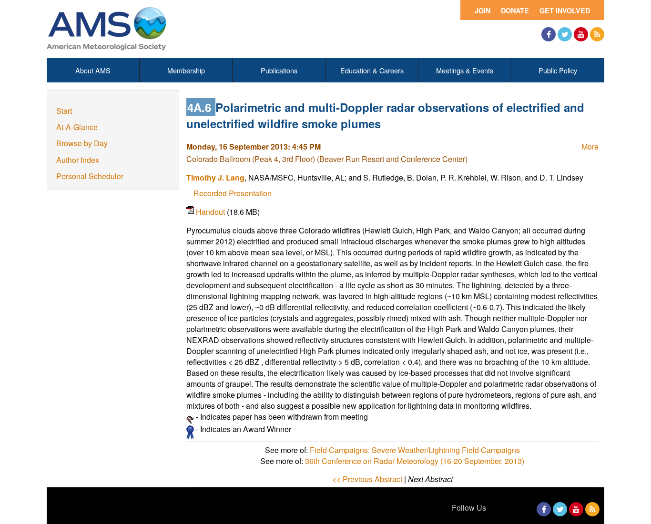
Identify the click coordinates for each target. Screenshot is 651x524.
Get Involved (564, 10)
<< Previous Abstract (367, 479)
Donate (515, 10)
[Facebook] (548, 34)
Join (482, 10)
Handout (211, 211)
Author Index (77, 159)
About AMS (93, 70)
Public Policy (558, 70)
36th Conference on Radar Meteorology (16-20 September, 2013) (414, 460)
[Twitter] (565, 34)
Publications (279, 70)
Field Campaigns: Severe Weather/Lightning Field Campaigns (415, 449)
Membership (186, 70)
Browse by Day (82, 143)
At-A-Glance (77, 126)
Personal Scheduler (89, 176)
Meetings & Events (464, 70)
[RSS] (597, 34)
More (590, 146)
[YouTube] (581, 34)
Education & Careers (372, 70)
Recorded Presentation (232, 193)
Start (64, 110)
